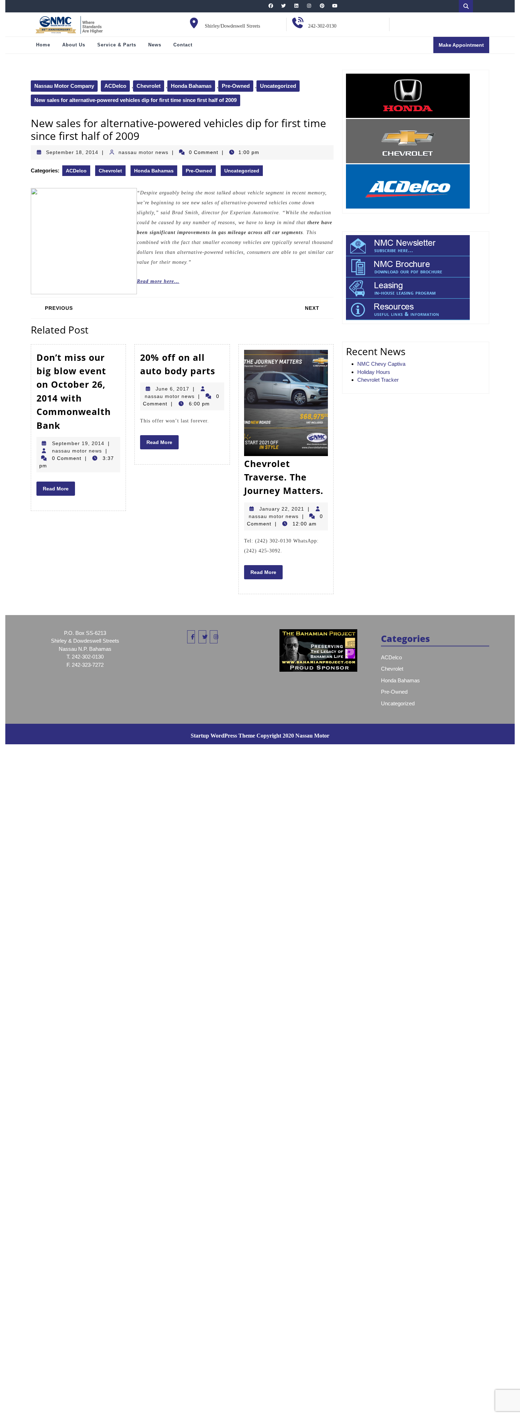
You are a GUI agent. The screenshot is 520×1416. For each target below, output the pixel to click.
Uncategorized (278, 86)
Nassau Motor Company (64, 86)
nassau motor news (143, 152)
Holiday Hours (373, 372)
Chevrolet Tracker (378, 380)
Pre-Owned (236, 86)
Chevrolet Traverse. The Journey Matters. (283, 477)
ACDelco (115, 86)
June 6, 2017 (172, 389)
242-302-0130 (322, 26)
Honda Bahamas (191, 86)
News (154, 44)
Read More (59, 490)
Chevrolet (149, 86)
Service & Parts (116, 44)
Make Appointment (464, 47)
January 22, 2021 (281, 509)
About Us (73, 44)
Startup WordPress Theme (223, 736)
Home (43, 44)
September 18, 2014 (72, 152)
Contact (182, 44)
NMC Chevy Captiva (381, 364)
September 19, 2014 (78, 443)
